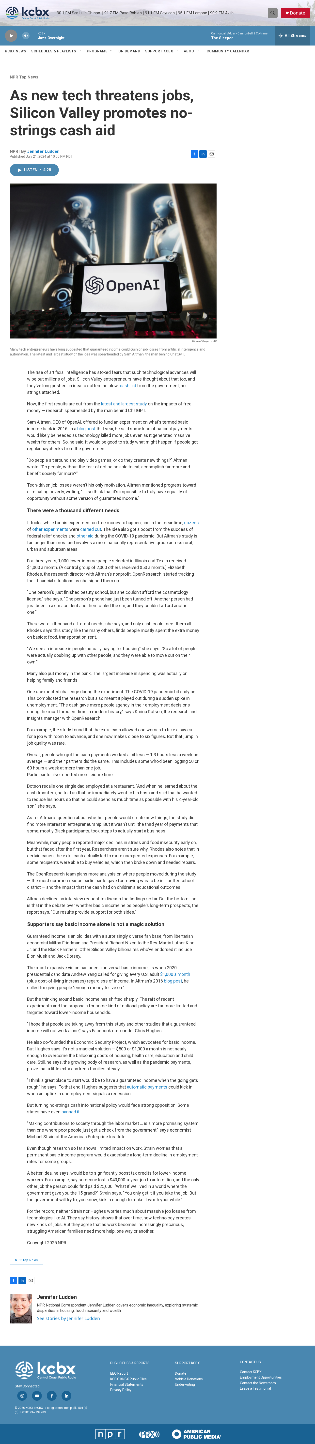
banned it (70, 1111)
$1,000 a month (175, 974)
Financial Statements (126, 1384)
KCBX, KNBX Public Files (128, 1379)
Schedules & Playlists (53, 51)
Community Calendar (228, 51)
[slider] (33, 35)
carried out (90, 529)
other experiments (50, 529)
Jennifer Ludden (43, 151)
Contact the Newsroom (258, 1383)
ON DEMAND (129, 51)
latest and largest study (124, 403)
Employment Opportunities (261, 1377)
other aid (85, 535)
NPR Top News (24, 77)
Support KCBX (159, 51)
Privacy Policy (120, 1390)
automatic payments (147, 1087)
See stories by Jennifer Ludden (68, 1318)
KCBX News (15, 51)
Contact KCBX (251, 1372)
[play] (11, 36)
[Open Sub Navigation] (80, 51)
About (190, 51)
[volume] (26, 35)
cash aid (128, 385)
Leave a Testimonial (255, 1388)
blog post (86, 428)
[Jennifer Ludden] (21, 1308)
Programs (97, 51)
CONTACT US (250, 1362)
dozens (191, 522)
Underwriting (185, 1384)
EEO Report (119, 1373)
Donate (297, 12)
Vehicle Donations (189, 1379)
